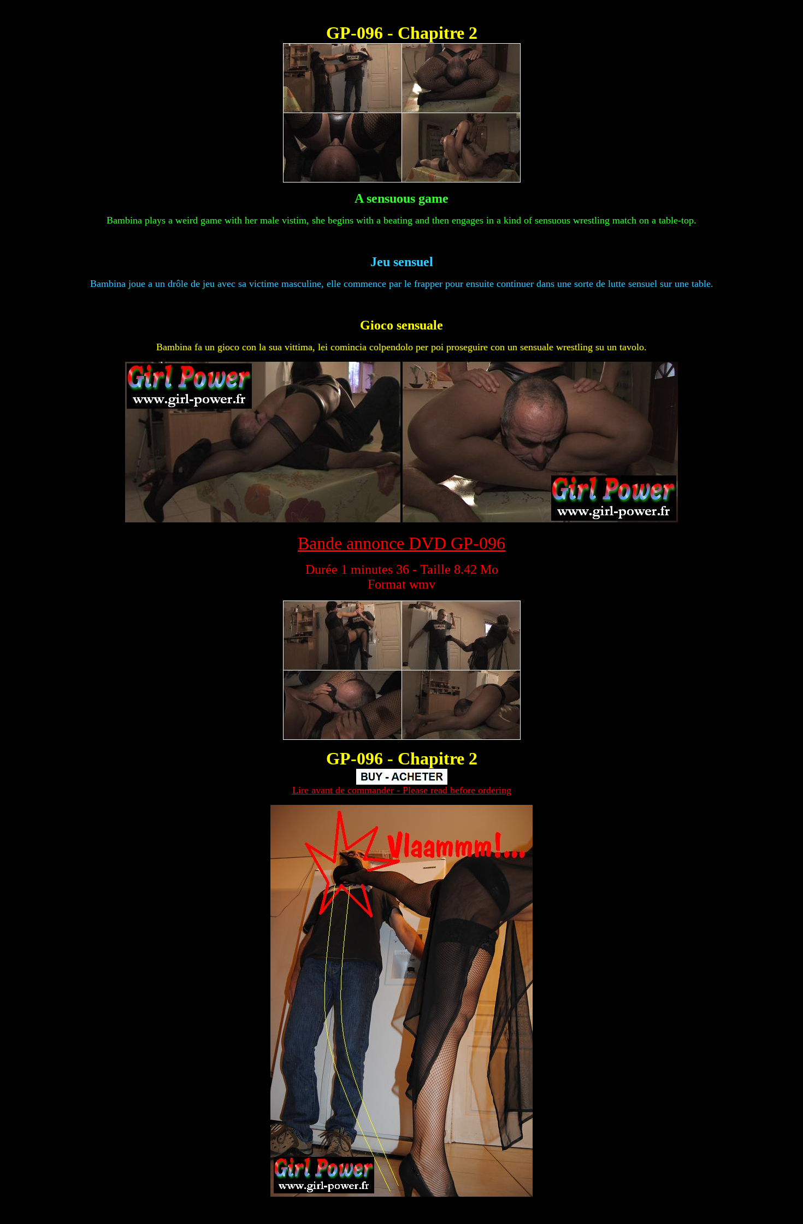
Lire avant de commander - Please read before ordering (401, 790)
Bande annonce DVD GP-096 (401, 543)
